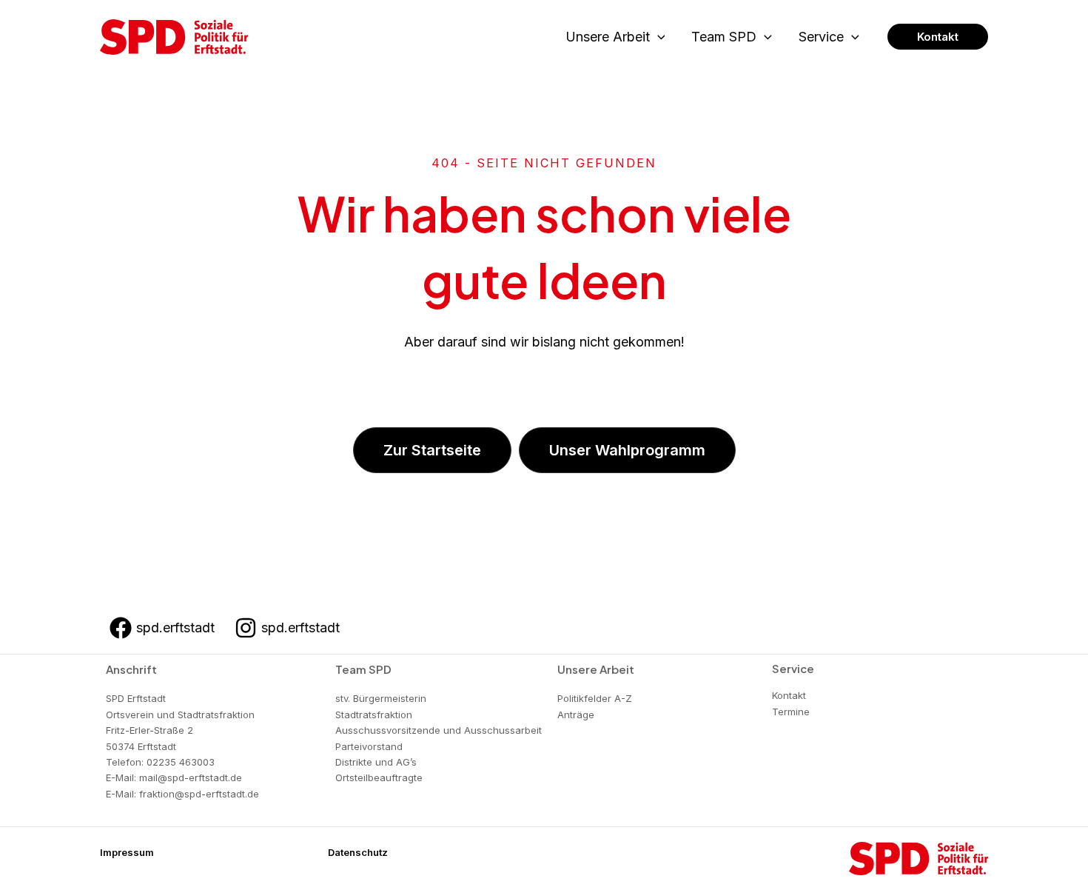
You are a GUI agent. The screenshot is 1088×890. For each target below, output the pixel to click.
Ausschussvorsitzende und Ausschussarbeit (438, 730)
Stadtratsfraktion (373, 714)
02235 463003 (181, 762)
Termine (791, 711)
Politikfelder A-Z (594, 698)
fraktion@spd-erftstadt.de (199, 794)
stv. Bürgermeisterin (380, 698)
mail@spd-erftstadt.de (190, 777)
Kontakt (789, 695)
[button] (657, 37)
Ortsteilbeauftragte (379, 777)
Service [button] (821, 36)
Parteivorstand (369, 746)
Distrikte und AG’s (376, 762)
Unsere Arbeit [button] (607, 36)
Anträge (575, 714)
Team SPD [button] (723, 36)
